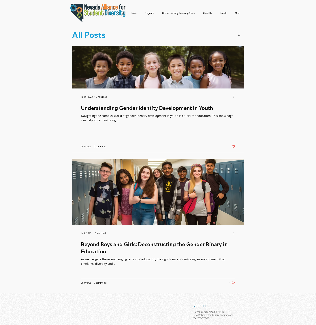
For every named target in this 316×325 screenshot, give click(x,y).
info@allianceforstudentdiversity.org (213, 315)
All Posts (89, 35)
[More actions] (234, 97)
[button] (239, 35)
